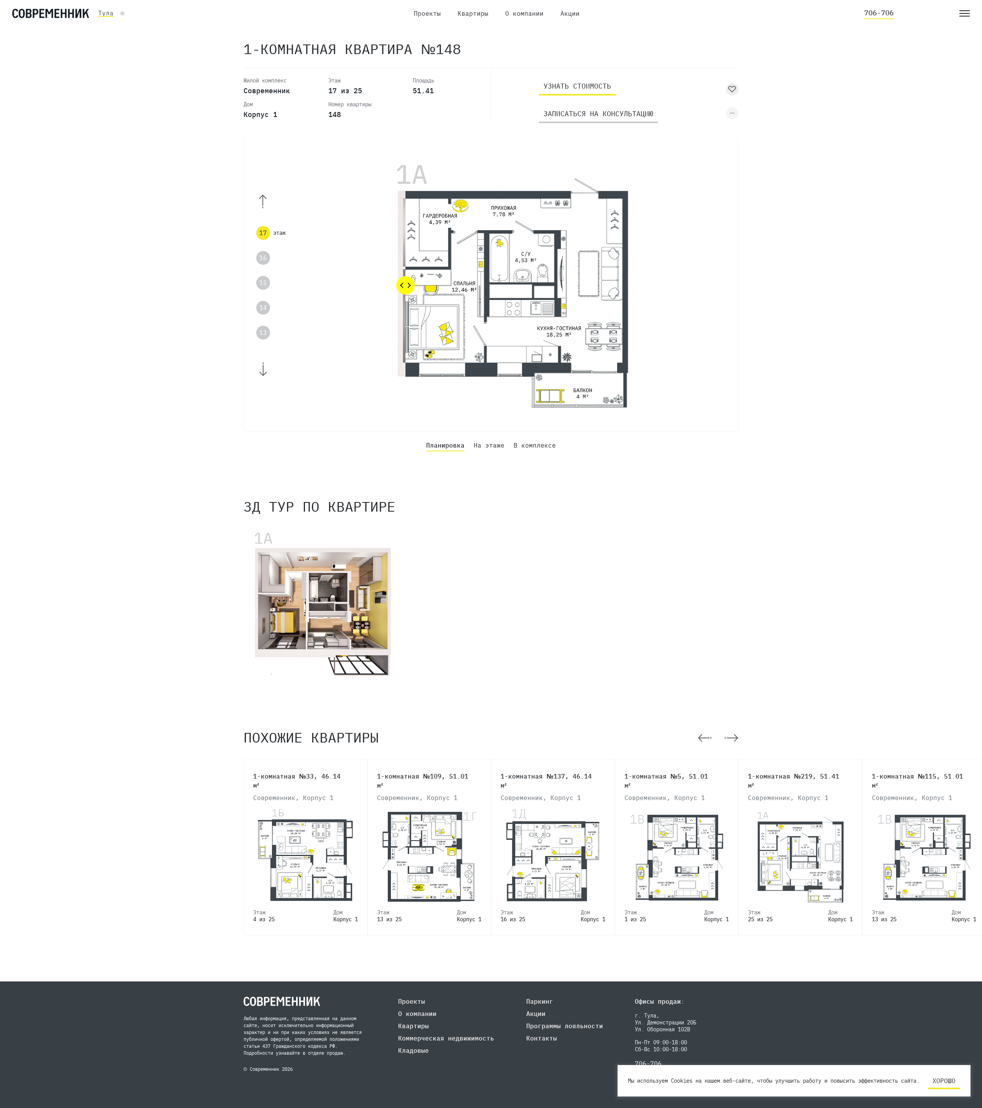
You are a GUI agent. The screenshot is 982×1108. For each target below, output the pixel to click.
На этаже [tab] (489, 445)
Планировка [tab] (445, 445)
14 (263, 307)
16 (263, 258)
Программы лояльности (564, 1026)
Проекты (427, 13)
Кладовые (413, 1050)
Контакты (541, 1038)
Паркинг (539, 1001)
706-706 (879, 12)
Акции (570, 13)
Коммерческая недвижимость (446, 1038)
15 (263, 282)
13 (263, 333)
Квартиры (473, 13)
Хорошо (944, 1081)
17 (263, 233)
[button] (273, 201)
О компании (524, 13)
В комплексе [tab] (535, 445)
